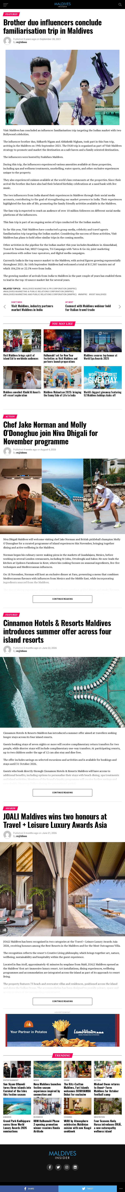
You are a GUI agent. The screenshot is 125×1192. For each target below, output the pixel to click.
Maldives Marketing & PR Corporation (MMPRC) (50, 289)
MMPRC (83, 294)
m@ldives (21, 42)
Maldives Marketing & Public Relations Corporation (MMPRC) (39, 292)
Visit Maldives (98, 294)
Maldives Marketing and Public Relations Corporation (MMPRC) (40, 294)
